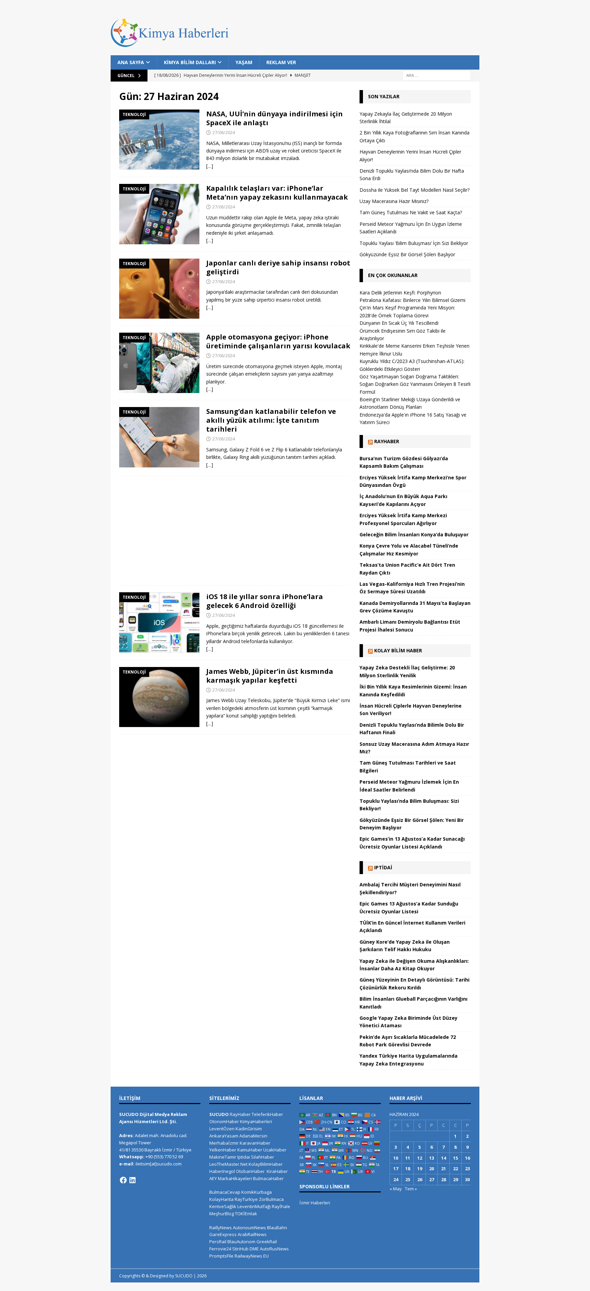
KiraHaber (277, 1171)
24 (395, 1179)
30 (467, 1179)
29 (455, 1179)
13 (431, 1158)
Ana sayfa (130, 62)
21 (443, 1168)
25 (407, 1179)
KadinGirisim (249, 1129)
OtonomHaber (224, 1121)
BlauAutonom (241, 1241)
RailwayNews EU (252, 1256)
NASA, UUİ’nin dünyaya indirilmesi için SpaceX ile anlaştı (274, 118)
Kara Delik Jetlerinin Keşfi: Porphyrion (400, 292)
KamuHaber (249, 1150)
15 (455, 1158)
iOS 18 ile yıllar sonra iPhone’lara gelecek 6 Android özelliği (264, 601)
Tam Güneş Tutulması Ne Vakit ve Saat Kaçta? (411, 212)
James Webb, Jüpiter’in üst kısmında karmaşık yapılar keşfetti (269, 676)
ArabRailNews (252, 1234)
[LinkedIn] (132, 1180)
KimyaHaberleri (256, 1121)
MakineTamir (222, 1157)
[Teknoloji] (159, 140)
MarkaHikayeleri (235, 1178)
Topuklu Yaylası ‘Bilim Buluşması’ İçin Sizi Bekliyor (414, 243)
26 (419, 1179)
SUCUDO (219, 1114)
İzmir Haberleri (314, 1203)
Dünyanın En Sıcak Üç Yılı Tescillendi (399, 323)
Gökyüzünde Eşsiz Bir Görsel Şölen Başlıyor (407, 254)
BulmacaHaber (268, 1178)
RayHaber (386, 441)
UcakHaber (274, 1150)
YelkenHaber (222, 1150)
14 (443, 1158)
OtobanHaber (250, 1171)
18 (407, 1168)
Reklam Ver (281, 62)
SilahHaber (262, 1157)
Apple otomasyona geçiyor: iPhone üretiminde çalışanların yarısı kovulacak (278, 341)
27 (431, 1179)
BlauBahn (277, 1227)
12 (419, 1158)
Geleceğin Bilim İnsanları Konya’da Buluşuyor (414, 534)
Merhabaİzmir (224, 1143)
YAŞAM (244, 62)
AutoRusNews (274, 1249)
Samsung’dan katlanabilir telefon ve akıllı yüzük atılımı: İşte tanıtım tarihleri (271, 420)
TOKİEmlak (246, 1213)
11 (407, 1158)
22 (455, 1168)
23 (467, 1168)
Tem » (411, 1189)
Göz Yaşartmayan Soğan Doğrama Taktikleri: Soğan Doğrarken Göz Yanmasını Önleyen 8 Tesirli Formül (415, 384)
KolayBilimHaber (266, 1164)
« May (396, 1189)
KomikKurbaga (256, 1192)
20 (431, 1168)
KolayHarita (221, 1199)
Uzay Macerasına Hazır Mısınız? (394, 201)
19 (419, 1168)
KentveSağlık (222, 1206)
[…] (209, 166)
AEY (213, 1178)
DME (254, 1249)
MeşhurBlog (221, 1213)
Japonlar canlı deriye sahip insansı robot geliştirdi (278, 267)
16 (467, 1158)
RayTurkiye (246, 1199)
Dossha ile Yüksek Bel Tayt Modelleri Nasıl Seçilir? (414, 190)
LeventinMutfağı (254, 1206)
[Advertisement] (235, 530)
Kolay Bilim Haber (398, 650)
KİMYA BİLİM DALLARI (190, 62)
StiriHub (240, 1249)
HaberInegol (222, 1171)
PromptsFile (221, 1256)
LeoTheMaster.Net (228, 1164)
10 (395, 1158)
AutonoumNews (249, 1227)
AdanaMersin (253, 1136)
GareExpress (223, 1234)
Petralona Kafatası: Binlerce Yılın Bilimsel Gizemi (412, 300)
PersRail (217, 1241)
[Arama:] (437, 75)
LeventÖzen (222, 1129)
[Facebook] (123, 1180)
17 (395, 1168)
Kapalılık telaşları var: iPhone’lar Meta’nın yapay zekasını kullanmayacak (277, 193)
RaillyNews (220, 1227)
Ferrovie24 (220, 1249)
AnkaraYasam (223, 1136)
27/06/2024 (223, 132)
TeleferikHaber (267, 1114)
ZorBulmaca (271, 1199)
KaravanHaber (255, 1143)
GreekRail (266, 1241)
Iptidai (383, 867)
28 (443, 1179)
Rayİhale (281, 1206)
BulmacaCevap (224, 1192)
